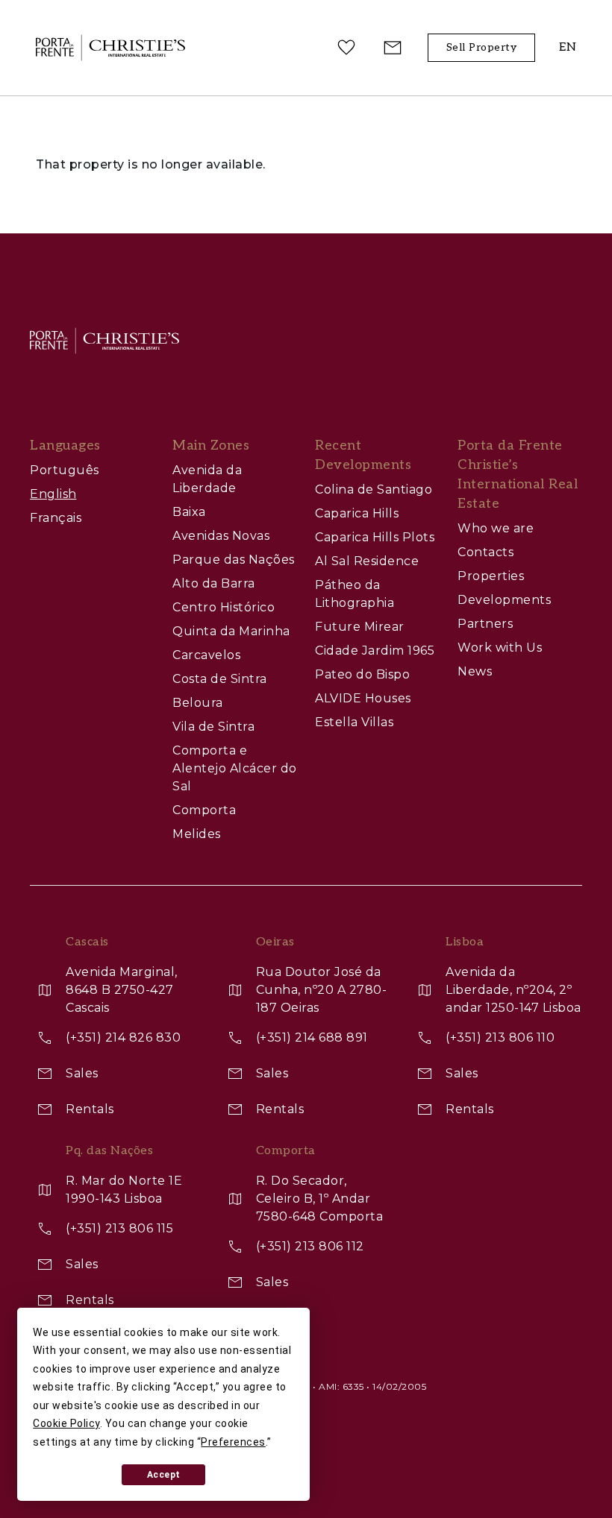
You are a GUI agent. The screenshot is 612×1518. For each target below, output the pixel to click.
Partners (485, 624)
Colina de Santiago (373, 489)
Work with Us (500, 647)
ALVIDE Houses (363, 698)
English (53, 494)
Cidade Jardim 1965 (374, 650)
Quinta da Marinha (231, 631)
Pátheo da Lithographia (354, 594)
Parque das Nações (233, 559)
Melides (196, 834)
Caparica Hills (357, 513)
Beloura (197, 703)
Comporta (204, 810)
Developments (504, 600)
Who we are (496, 528)
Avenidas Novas (220, 536)
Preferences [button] (233, 1442)
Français (55, 518)
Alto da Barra (213, 583)
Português (64, 470)
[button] (567, 48)
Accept (164, 1475)
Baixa (189, 512)
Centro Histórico (223, 607)
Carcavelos (206, 655)
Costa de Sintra (219, 679)
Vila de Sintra (213, 726)
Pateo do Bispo (362, 674)
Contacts (485, 552)
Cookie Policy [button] (66, 1423)
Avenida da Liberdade (207, 479)
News (475, 671)
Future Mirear (360, 627)
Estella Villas (354, 722)
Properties (491, 576)
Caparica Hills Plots (374, 537)
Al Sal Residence (367, 561)
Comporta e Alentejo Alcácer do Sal (234, 768)
